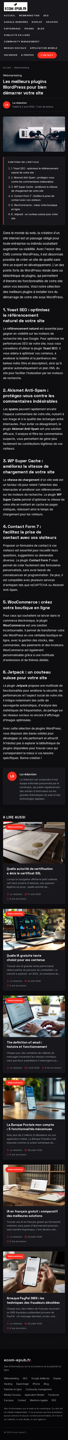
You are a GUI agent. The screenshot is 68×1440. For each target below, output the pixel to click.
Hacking (52, 22)
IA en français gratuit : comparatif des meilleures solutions (32, 1213)
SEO (46, 15)
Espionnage (12, 28)
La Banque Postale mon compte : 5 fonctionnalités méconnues (30, 1127)
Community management (22, 41)
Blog (41, 28)
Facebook (10, 55)
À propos (27, 55)
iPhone (29, 28)
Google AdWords (16, 22)
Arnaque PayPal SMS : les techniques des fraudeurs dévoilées (33, 1300)
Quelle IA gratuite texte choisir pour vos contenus (26, 958)
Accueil (9, 15)
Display (37, 22)
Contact (47, 55)
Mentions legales (39, 1400)
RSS (54, 1400)
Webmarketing (29, 15)
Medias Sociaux (15, 48)
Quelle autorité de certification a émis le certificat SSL (30, 871)
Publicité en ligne (17, 35)
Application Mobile (43, 48)
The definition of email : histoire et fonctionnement (27, 1044)
